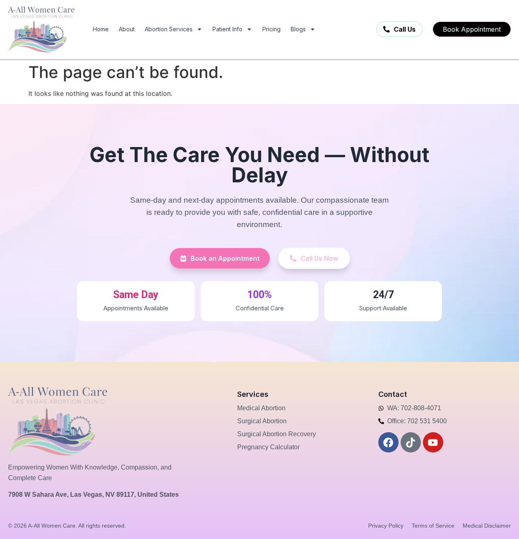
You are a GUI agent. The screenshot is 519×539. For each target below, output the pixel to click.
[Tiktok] (411, 442)
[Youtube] (433, 442)
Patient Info (227, 29)
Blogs (298, 29)
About (127, 29)
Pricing (271, 29)
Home (101, 29)
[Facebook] (388, 442)
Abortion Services (169, 29)
